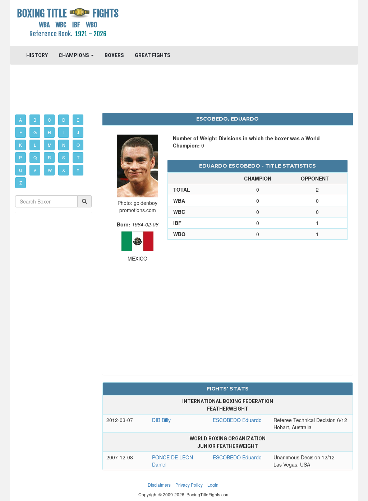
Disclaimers (159, 485)
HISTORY (37, 55)
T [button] (78, 157)
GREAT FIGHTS (152, 55)
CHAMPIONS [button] (74, 55)
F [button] (20, 132)
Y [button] (78, 170)
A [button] (20, 120)
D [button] (63, 120)
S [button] (63, 157)
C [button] (49, 120)
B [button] (34, 120)
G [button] (35, 132)
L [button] (35, 145)
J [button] (78, 132)
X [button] (63, 170)
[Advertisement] (227, 23)
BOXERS (114, 55)
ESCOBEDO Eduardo (237, 419)
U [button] (20, 170)
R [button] (49, 157)
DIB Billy (161, 419)
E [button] (78, 120)
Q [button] (35, 157)
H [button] (49, 132)
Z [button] (20, 182)
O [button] (78, 145)
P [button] (20, 157)
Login (212, 485)
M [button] (49, 145)
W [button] (50, 170)
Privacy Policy (189, 485)
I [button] (63, 132)
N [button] (63, 145)
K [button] (20, 145)
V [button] (34, 170)
